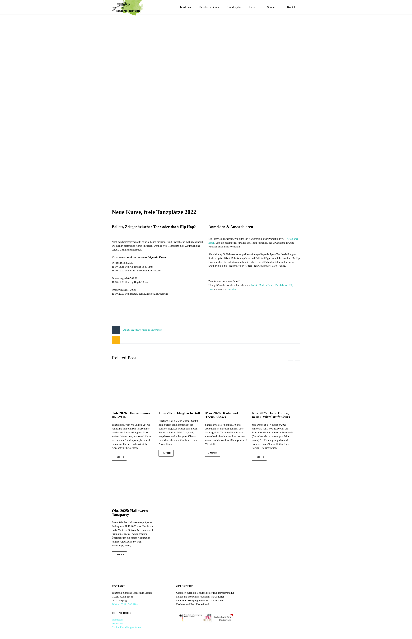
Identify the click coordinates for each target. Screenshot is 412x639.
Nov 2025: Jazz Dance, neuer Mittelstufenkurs (271, 415)
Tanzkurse (186, 7)
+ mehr (119, 457)
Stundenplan (234, 7)
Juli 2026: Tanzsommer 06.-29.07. (131, 415)
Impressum (117, 619)
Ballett (254, 285)
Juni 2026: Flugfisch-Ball (179, 413)
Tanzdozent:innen (209, 7)
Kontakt (291, 7)
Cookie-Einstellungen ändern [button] (126, 627)
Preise (252, 7)
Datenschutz (118, 623)
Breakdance (281, 285)
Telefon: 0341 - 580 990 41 (126, 604)
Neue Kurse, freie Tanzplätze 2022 (154, 212)
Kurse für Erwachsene (152, 330)
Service (271, 7)
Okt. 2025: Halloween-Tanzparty (130, 513)
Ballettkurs (135, 330)
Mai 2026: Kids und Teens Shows (221, 415)
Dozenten (231, 289)
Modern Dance (266, 285)
